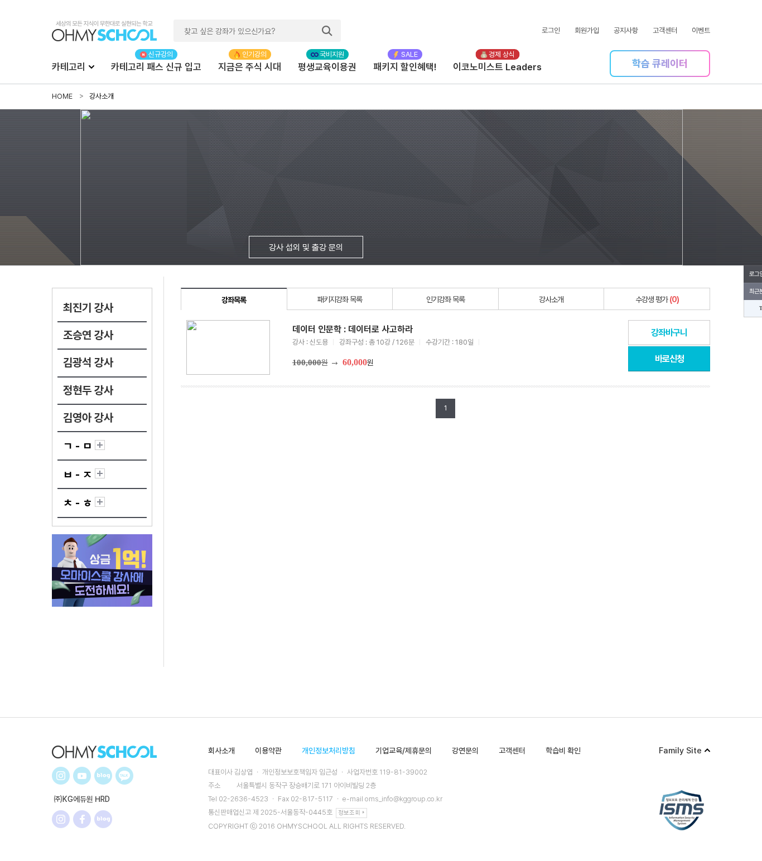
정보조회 (349, 812)
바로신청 (669, 359)
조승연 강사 (88, 335)
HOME (62, 96)
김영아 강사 (88, 417)
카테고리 (68, 66)
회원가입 (587, 30)
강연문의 (465, 750)
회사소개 (221, 750)
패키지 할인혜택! (404, 66)
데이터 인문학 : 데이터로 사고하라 (352, 329)
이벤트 (701, 30)
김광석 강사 (88, 362)
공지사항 (626, 30)
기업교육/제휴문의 (403, 750)
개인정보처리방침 (328, 750)
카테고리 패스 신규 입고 (156, 66)
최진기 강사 (88, 308)
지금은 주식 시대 (249, 66)
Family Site (680, 751)
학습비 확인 (563, 750)
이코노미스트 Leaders (497, 66)
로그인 (551, 30)
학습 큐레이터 (660, 63)
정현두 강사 (88, 390)
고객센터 (665, 30)
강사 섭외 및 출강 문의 (306, 248)
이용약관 (268, 750)
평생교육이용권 (327, 66)
